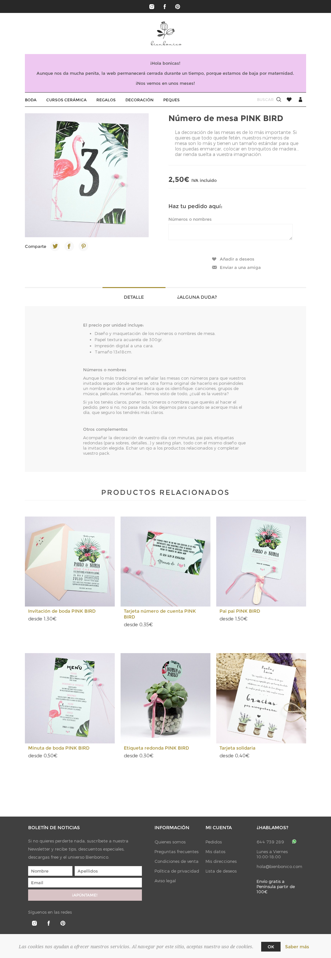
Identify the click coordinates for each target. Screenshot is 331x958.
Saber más (297, 947)
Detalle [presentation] (134, 297)
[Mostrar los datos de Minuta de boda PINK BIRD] (70, 698)
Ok (271, 946)
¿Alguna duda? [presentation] (197, 297)
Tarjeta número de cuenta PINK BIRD (160, 614)
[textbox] (259, 99)
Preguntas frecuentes (176, 851)
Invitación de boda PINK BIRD (62, 611)
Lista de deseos (221, 871)
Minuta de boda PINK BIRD (59, 748)
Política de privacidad (177, 871)
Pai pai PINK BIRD (239, 611)
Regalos (106, 99)
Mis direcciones (221, 861)
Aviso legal (165, 880)
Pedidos (214, 841)
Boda (31, 99)
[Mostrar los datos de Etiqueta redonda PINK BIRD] (166, 698)
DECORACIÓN (139, 99)
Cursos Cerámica (66, 99)
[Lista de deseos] (289, 99)
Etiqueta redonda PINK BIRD (156, 748)
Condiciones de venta (176, 861)
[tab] (134, 296)
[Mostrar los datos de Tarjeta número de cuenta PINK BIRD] (166, 562)
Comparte (35, 246)
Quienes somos (170, 841)
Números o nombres (190, 219)
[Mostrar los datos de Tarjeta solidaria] (261, 698)
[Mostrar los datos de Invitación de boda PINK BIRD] (70, 562)
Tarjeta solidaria (237, 748)
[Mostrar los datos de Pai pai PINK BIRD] (261, 562)
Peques (171, 99)
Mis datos (215, 851)
